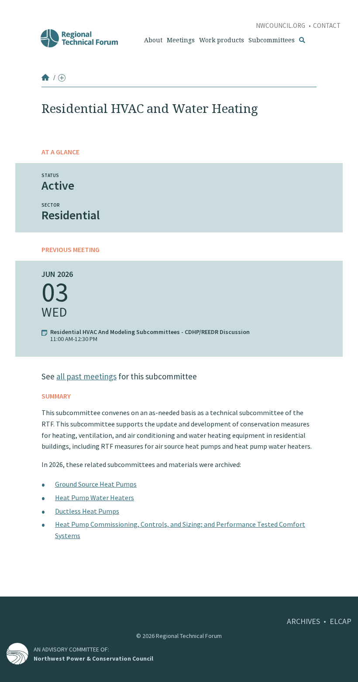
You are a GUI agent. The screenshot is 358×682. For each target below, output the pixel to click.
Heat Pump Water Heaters (94, 497)
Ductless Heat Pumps (87, 511)
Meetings (181, 40)
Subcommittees (271, 40)
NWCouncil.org (281, 25)
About (153, 40)
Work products (221, 40)
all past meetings (86, 376)
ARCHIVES (303, 621)
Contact (327, 25)
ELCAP (340, 621)
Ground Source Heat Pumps (96, 484)
